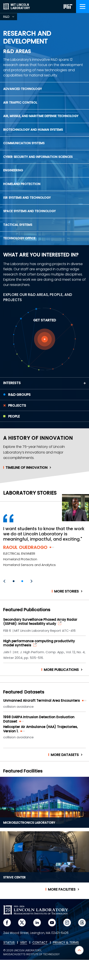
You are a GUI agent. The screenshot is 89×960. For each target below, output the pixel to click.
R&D (10, 17)
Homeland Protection (21, 184)
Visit (23, 942)
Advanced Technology (22, 89)
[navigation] (82, 6)
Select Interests (44, 339)
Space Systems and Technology (29, 211)
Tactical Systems (17, 225)
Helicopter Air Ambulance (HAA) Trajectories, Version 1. (40, 728)
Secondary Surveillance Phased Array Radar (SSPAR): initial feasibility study (40, 621)
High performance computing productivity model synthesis (39, 643)
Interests (12, 382)
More (66, 591)
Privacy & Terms (66, 942)
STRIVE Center (14, 877)
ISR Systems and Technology (27, 197)
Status (9, 942)
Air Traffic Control (20, 102)
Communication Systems (23, 143)
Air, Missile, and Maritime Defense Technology (40, 116)
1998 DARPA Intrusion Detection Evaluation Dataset (39, 719)
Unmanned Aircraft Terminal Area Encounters (41, 700)
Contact (40, 942)
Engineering (13, 170)
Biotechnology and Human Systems (33, 129)
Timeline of (27, 467)
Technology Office (19, 238)
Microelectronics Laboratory (29, 822)
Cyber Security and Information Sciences (38, 157)
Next (31, 581)
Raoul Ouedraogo (25, 547)
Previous (5, 581)
